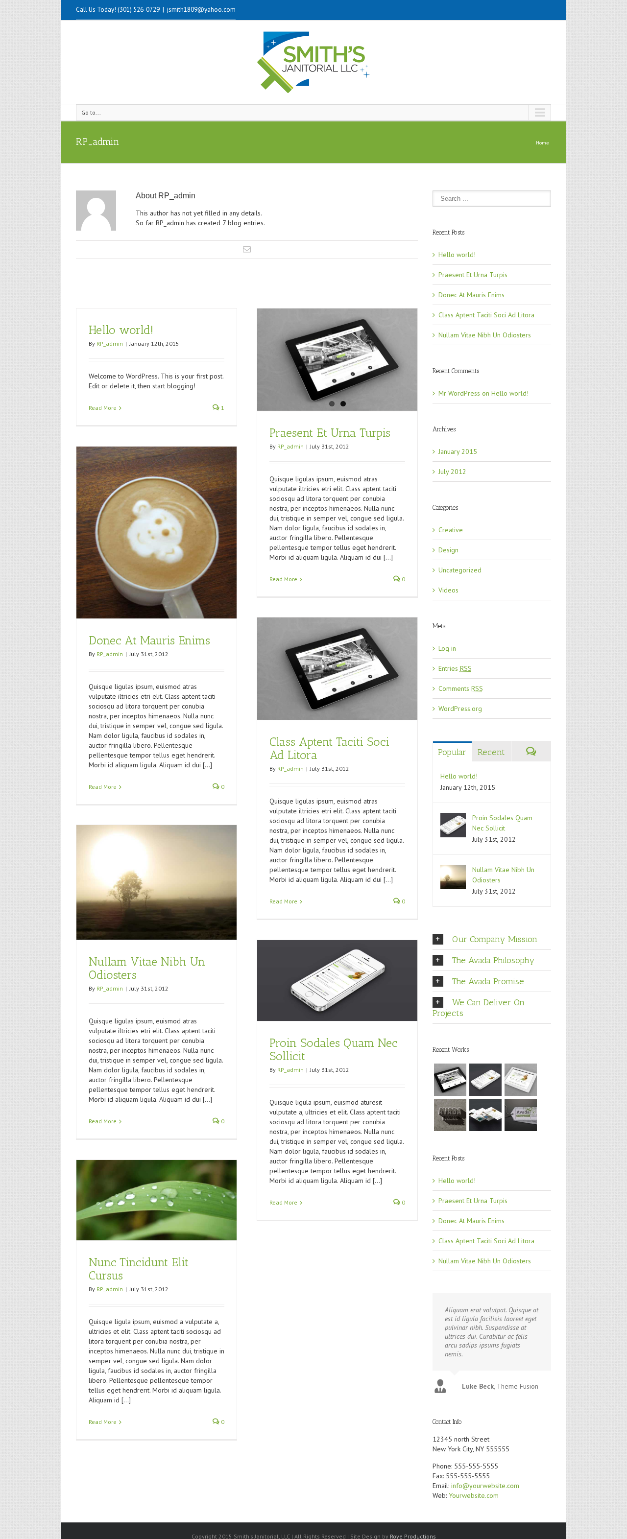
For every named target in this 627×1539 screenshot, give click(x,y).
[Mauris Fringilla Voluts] (485, 1079)
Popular (452, 752)
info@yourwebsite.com (485, 1485)
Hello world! (121, 330)
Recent (491, 752)
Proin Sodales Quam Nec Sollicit (333, 1049)
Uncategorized (460, 570)
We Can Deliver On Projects (479, 1007)
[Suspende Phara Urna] (520, 1115)
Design (448, 549)
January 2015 (457, 451)
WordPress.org (460, 708)
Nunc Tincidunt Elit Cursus (139, 1268)
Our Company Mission (494, 939)
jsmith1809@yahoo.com (201, 9)
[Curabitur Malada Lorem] (485, 1115)
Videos (448, 590)
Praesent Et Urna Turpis (329, 433)
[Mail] (247, 249)
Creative (450, 529)
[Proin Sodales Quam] (520, 1079)
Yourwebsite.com (474, 1495)
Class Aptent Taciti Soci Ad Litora (329, 748)
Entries (455, 668)
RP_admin (109, 343)
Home (542, 143)
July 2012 (452, 471)
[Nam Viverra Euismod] (450, 1115)
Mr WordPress (459, 393)
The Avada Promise (488, 981)
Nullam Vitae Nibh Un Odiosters (147, 968)
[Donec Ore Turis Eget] (450, 1079)
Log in (447, 648)
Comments (460, 688)
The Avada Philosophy (493, 960)
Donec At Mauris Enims (149, 640)
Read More (103, 407)
